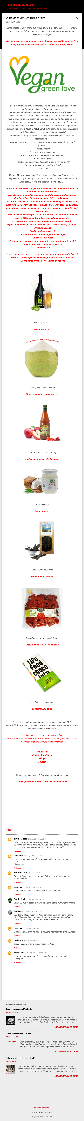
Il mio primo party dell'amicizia (19, 1009)
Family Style (20, 899)
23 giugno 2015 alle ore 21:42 (34, 856)
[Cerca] (81, 5)
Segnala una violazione (42, 1116)
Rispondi (17, 851)
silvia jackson (20, 839)
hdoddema (48, 1112)
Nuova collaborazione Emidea (18, 1034)
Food (9, 830)
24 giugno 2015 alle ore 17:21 (32, 928)
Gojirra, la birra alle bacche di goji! (20, 1058)
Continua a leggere (66, 1027)
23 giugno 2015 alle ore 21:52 (37, 873)
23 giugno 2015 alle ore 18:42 (37, 839)
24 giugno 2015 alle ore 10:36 (35, 899)
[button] (77, 17)
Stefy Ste (18, 940)
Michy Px (18, 911)
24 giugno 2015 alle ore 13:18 (32, 911)
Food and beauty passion (20, 4)
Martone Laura (21, 872)
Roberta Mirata (21, 952)
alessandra (19, 856)
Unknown (18, 887)
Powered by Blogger (42, 1108)
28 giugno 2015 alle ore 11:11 (37, 953)
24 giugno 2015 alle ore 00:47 (32, 887)
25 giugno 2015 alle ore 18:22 (32, 940)
